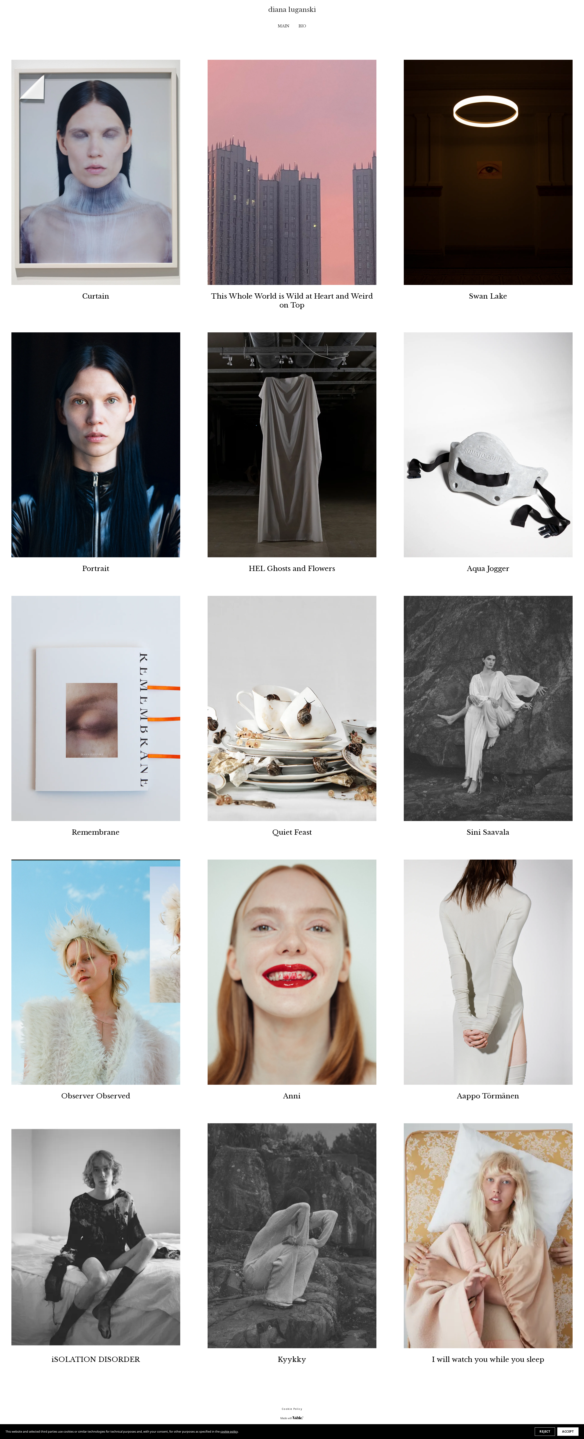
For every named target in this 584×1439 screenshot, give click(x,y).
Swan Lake (488, 296)
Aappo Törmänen (488, 1096)
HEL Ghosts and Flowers (292, 568)
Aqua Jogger (488, 568)
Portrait (95, 568)
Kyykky (292, 1359)
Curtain (95, 296)
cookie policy (229, 1431)
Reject (545, 1431)
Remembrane (96, 832)
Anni (292, 1096)
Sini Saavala (488, 832)
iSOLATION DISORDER (96, 1359)
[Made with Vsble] (292, 1418)
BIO (302, 26)
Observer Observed (95, 1096)
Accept (568, 1431)
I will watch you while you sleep (488, 1359)
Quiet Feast (292, 832)
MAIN (283, 26)
